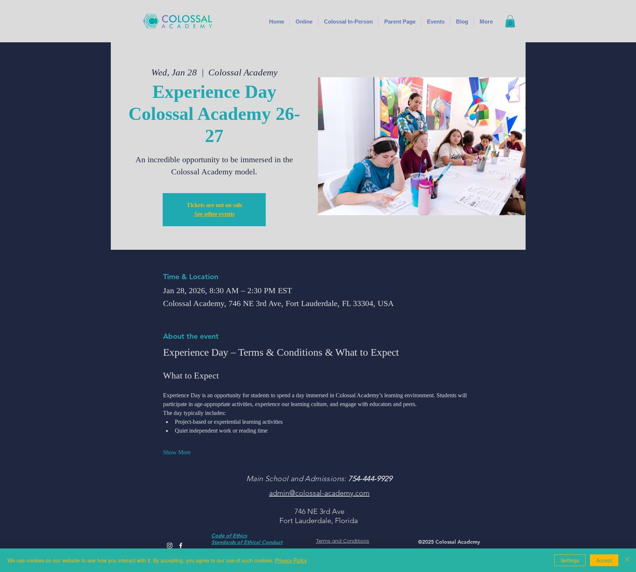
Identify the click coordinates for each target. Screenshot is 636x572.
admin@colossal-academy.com (319, 492)
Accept (604, 560)
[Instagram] (169, 545)
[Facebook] (180, 545)
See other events (214, 214)
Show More (177, 452)
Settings (570, 560)
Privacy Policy (291, 560)
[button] (348, 21)
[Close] (627, 560)
